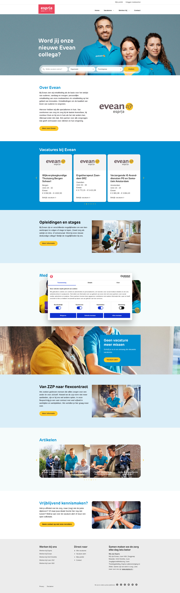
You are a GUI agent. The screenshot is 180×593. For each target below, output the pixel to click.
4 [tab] (91, 480)
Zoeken (131, 69)
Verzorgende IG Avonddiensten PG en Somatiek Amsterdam (89, 178)
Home (97, 10)
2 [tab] (87, 480)
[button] (36, 178)
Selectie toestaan (90, 315)
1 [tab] (84, 480)
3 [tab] (89, 480)
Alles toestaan (117, 315)
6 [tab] (96, 480)
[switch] (79, 307)
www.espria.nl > (127, 569)
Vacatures (108, 10)
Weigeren (63, 315)
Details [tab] (90, 282)
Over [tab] (118, 282)
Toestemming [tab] (61, 282)
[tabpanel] (52, 461)
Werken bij (123, 10)
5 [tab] (93, 480)
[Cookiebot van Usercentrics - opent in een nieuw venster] (122, 276)
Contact (137, 10)
